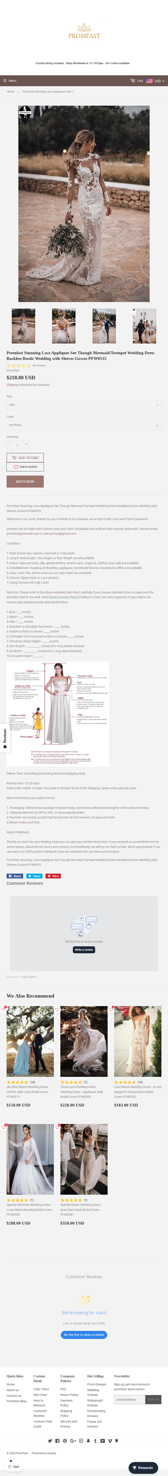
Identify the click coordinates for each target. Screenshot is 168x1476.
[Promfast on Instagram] (81, 1441)
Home (10, 91)
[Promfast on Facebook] (57, 1441)
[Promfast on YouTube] (102, 1441)
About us (13, 1390)
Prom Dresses (96, 1384)
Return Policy (18, 822)
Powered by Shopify (44, 1453)
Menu (12, 80)
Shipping (12, 385)
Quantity (12, 436)
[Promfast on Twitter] (50, 1441)
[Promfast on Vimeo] (110, 1441)
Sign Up (153, 1399)
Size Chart (40, 1395)
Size (9, 396)
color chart (66, 573)
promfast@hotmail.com (23, 533)
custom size (15, 602)
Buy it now (25, 481)
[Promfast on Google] (73, 1441)
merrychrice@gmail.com (59, 533)
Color (10, 416)
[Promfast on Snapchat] (88, 1441)
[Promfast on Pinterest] (65, 1441)
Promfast (22, 1453)
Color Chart (41, 1389)
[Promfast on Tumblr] (95, 1441)
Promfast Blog (16, 1401)
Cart (139, 80)
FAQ (36, 822)
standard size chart (67, 592)
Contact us (14, 1395)
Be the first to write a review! (84, 1335)
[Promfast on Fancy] (116, 1441)
